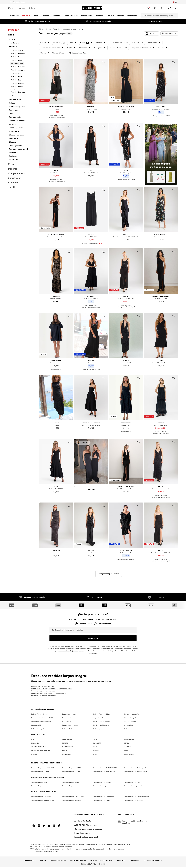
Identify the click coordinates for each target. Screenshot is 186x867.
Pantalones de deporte (71, 725)
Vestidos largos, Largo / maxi (73, 796)
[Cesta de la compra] (176, 8)
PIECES (65, 743)
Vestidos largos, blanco (102, 782)
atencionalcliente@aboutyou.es (71, 651)
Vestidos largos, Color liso (41, 796)
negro (80, 29)
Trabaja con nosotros (58, 860)
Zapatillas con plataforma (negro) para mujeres (49, 693)
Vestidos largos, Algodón (133, 800)
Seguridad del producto (152, 860)
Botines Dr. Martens (101, 725)
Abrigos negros (130, 721)
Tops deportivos (99, 718)
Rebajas (56, 43)
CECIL (95, 747)
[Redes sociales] (33, 825)
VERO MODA (67, 739)
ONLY (33, 739)
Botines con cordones (101, 721)
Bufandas (128, 729)
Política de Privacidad (56, 649)
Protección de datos (78, 860)
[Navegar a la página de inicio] (45, 816)
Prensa (43, 860)
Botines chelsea (68, 729)
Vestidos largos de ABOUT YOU (105, 768)
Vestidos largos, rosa (39, 786)
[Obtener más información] (56, 119)
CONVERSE (66, 754)
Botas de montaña (131, 714)
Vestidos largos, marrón (71, 786)
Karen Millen (129, 739)
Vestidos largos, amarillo (133, 786)
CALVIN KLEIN (67, 747)
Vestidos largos (69, 29)
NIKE (95, 754)
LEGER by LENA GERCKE (40, 750)
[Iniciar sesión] (155, 8)
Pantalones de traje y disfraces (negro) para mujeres (51, 688)
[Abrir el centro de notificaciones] (162, 8)
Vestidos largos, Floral (101, 800)
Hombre (21, 8)
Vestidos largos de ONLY (71, 768)
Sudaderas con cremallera (41, 721)
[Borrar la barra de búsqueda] (176, 15)
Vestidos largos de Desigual (135, 768)
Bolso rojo (97, 729)
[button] (151, 33)
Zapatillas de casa (69, 714)
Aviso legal (121, 860)
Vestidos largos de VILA (71, 771)
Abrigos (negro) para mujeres (42, 686)
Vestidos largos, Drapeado (103, 796)
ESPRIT (96, 750)
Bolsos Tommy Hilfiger (39, 714)
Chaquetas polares (131, 718)
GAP (126, 750)
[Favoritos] (169, 8)
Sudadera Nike (37, 725)
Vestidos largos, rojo (132, 782)
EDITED (65, 750)
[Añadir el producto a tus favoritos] (69, 62)
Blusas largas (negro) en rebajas (43, 695)
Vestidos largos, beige (101, 786)
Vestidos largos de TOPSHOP (135, 771)
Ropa (48, 29)
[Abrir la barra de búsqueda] (142, 15)
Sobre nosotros (30, 860)
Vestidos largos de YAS (40, 771)
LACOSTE (97, 743)
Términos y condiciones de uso (101, 860)
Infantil (32, 8)
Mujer (10, 8)
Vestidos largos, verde (70, 782)
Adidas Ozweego (131, 725)
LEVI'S (126, 743)
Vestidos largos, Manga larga (42, 800)
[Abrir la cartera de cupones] (148, 8)
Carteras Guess (68, 718)
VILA (95, 739)
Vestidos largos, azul (39, 782)
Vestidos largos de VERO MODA (43, 768)
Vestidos (56, 29)
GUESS (34, 754)
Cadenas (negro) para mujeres (43, 691)
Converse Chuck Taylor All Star (43, 718)
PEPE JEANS (129, 754)
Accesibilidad (134, 860)
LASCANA (35, 743)
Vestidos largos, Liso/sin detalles (137, 796)
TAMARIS (127, 747)
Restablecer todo (79, 53)
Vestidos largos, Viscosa (71, 800)
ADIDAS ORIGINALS (38, 747)
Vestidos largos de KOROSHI (104, 771)
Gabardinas (66, 721)
